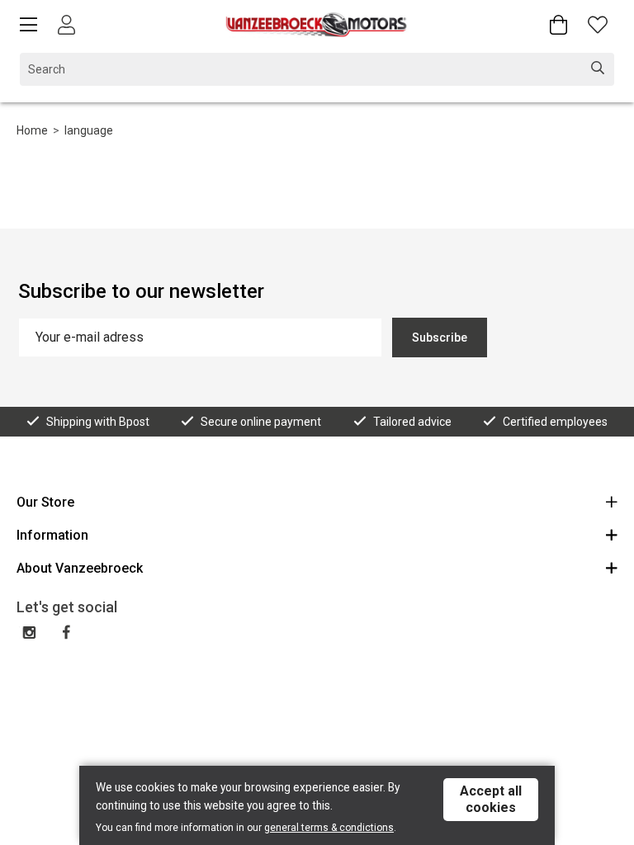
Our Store (45, 502)
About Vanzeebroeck (80, 568)
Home (32, 130)
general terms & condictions (329, 827)
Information (52, 535)
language (88, 130)
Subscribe (439, 337)
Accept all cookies (491, 799)
